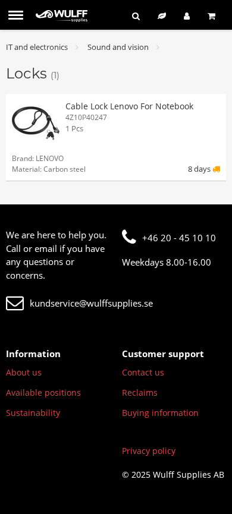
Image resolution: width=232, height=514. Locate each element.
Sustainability (33, 412)
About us (24, 372)
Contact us (143, 372)
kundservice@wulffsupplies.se (91, 303)
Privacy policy (148, 450)
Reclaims (140, 392)
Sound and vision (118, 47)
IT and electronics (37, 47)
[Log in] (187, 15)
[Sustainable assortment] (162, 15)
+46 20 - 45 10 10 (179, 238)
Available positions (43, 392)
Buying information (160, 412)
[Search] (136, 15)
